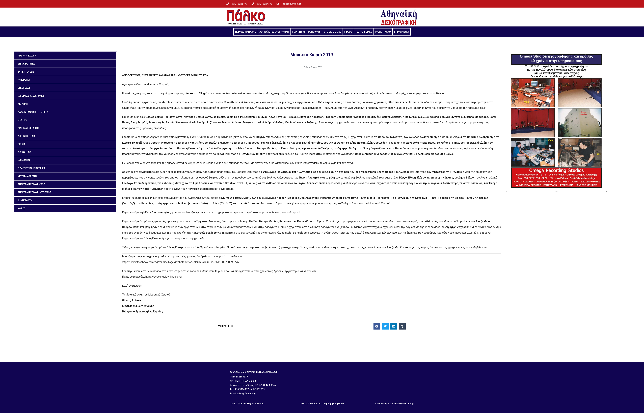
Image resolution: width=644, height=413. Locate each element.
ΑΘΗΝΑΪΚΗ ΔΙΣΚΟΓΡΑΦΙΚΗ (274, 32)
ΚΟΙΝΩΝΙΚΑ (24, 160)
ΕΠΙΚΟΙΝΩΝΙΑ (401, 32)
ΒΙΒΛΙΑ (21, 144)
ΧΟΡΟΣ (21, 208)
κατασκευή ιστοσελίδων (388, 403)
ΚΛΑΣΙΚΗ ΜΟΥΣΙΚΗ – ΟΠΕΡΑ (33, 112)
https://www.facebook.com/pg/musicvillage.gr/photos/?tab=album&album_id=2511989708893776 (180, 262)
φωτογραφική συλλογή (155, 256)
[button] (376, 326)
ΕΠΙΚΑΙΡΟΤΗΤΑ (26, 63)
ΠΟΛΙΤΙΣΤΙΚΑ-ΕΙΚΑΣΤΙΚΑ (31, 168)
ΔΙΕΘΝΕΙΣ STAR (26, 136)
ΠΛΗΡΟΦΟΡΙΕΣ (364, 32)
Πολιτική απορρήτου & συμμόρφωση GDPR (322, 403)
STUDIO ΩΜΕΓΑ (332, 32)
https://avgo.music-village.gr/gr (163, 276)
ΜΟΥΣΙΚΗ (23, 104)
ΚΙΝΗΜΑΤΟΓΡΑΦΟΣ (28, 128)
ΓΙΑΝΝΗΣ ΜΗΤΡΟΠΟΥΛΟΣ (306, 32)
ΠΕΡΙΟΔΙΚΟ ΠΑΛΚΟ (245, 32)
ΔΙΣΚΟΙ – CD (24, 152)
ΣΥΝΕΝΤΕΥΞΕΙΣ (26, 71)
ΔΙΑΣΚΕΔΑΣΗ (25, 200)
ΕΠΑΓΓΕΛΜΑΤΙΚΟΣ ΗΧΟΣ (31, 184)
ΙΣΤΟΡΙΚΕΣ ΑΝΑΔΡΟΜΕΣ (31, 96)
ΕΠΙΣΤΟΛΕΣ (24, 87)
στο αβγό (167, 271)
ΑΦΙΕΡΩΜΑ (24, 79)
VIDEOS (348, 32)
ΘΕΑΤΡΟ (22, 120)
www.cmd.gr (407, 403)
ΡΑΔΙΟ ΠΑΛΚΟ (383, 32)
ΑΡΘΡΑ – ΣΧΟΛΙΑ (27, 55)
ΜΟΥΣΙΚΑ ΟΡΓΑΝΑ (27, 176)
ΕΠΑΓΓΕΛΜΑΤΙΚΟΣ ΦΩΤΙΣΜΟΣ (34, 192)
